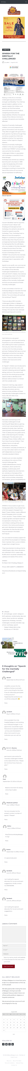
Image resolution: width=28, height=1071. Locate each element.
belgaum (21, 614)
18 (7, 1025)
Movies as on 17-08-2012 (11, 629)
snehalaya (10, 625)
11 (7, 1022)
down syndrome (12, 618)
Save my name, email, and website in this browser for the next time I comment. (14, 959)
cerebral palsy (15, 616)
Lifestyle (6, 49)
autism (15, 614)
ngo (23, 622)
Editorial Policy (19, 1063)
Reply (5, 703)
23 (24, 1025)
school (4, 625)
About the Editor (17, 1060)
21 (17, 1025)
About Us (9, 1060)
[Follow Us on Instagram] (9, 1044)
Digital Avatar (14, 1057)
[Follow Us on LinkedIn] (12, 1044)
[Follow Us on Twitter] (6, 1044)
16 (24, 1022)
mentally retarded (15, 622)
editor (7, 62)
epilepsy (20, 618)
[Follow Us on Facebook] (3, 1044)
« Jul (14, 1034)
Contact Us (14, 1065)
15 (20, 1022)
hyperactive (5, 620)
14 (17, 1022)
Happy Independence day (12, 627)
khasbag (12, 620)
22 (20, 1025)
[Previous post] (2, 643)
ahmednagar (8, 614)
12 (10, 1022)
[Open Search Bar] (26, 2)
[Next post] (26, 653)
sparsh (16, 625)
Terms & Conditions (10, 1063)
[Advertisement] (14, 594)
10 (3, 1022)
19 (10, 1025)
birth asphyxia (6, 616)
